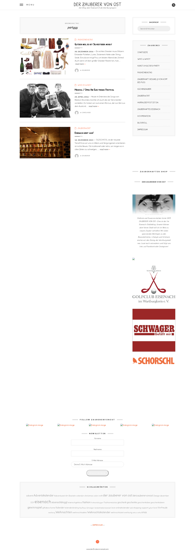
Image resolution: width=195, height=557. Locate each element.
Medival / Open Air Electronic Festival (94, 89)
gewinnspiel (35, 507)
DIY (32, 502)
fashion (87, 502)
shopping (137, 508)
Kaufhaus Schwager (86, 508)
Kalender (60, 507)
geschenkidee (143, 502)
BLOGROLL (142, 123)
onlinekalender (123, 507)
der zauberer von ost (117, 495)
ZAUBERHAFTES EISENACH (148, 109)
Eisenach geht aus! (84, 133)
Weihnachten (64, 512)
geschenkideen (157, 502)
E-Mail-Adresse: (97, 460)
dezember (164, 496)
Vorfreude (162, 507)
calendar (80, 496)
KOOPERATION (143, 116)
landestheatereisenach (103, 508)
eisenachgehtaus (75, 502)
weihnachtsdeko (80, 512)
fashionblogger (97, 502)
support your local (149, 508)
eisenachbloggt (60, 502)
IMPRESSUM (142, 129)
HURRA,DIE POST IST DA (147, 102)
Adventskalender (44, 495)
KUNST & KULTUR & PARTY (148, 66)
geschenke (132, 502)
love (113, 507)
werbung (128, 512)
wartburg (51, 513)
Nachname (97, 449)
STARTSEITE (142, 52)
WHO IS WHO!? (84, 85)
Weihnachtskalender (98, 512)
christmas (88, 496)
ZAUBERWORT (84, 128)
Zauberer (86, 70)
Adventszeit (59, 495)
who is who (137, 512)
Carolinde (86, 112)
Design (156, 495)
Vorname (97, 438)
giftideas (46, 508)
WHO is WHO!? (143, 59)
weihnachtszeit (117, 512)
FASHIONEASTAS (85, 39)
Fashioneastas (110, 502)
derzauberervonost (143, 495)
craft (100, 496)
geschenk (121, 502)
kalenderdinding (72, 508)
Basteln (72, 495)
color (96, 496)
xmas (144, 512)
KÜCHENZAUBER (144, 89)
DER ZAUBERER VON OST (97, 4)
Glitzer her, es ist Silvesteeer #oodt (93, 44)
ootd (131, 508)
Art (66, 495)
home (52, 508)
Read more (80, 64)
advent (29, 495)
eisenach (43, 501)
